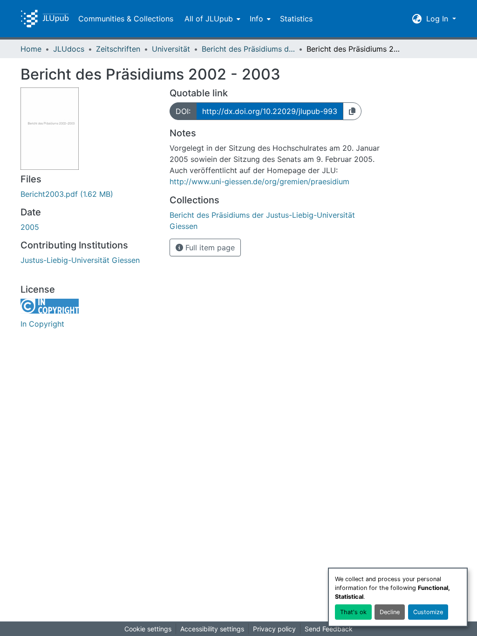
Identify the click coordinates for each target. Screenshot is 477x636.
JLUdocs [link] (68, 49)
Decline (390, 612)
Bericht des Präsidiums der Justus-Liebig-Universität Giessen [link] (248, 49)
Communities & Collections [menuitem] (125, 18)
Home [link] (30, 49)
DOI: (183, 111)
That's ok (353, 612)
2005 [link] (29, 227)
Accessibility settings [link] (212, 629)
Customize (428, 612)
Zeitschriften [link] (118, 49)
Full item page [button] (209, 247)
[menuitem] (211, 18)
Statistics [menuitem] (296, 18)
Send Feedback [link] (329, 629)
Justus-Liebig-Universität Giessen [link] (80, 260)
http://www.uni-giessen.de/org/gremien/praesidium (259, 181)
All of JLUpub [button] (208, 18)
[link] (89, 194)
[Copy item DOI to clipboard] (352, 111)
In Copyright (42, 323)
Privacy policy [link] (274, 629)
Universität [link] (171, 49)
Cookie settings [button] (147, 629)
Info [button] (256, 18)
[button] (44, 18)
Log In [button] (438, 18)
